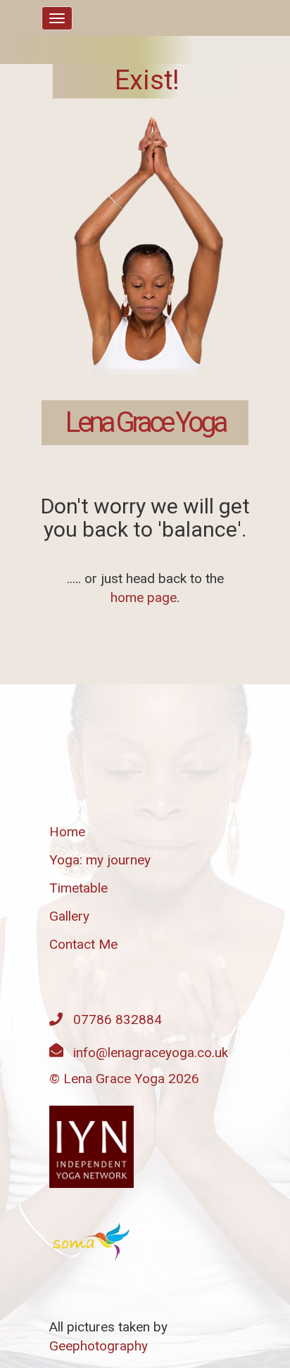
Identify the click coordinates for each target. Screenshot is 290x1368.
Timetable (78, 888)
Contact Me (83, 944)
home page (144, 597)
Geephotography (98, 1346)
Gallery (69, 916)
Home (67, 832)
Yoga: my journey (100, 860)
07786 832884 (117, 1019)
